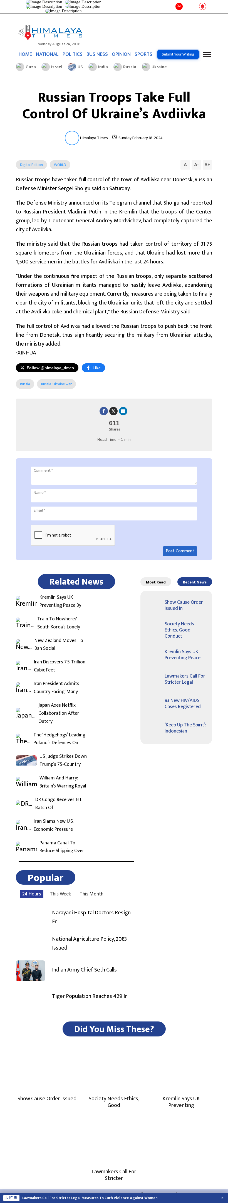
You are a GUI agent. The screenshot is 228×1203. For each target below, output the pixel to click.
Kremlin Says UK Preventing (181, 1102)
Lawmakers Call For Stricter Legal (185, 679)
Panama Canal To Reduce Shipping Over (61, 847)
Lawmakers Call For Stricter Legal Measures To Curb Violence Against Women (90, 1198)
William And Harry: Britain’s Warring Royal (62, 782)
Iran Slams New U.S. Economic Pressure (53, 825)
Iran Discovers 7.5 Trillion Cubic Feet (59, 666)
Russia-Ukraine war (56, 384)
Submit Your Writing (178, 54)
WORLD (60, 165)
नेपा (179, 6)
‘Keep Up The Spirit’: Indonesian (185, 728)
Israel (56, 67)
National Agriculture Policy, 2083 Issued (89, 943)
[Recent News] (187, 6)
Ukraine (159, 67)
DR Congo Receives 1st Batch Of (58, 804)
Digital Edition (31, 165)
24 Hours (31, 894)
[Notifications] (202, 6)
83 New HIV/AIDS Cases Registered (183, 703)
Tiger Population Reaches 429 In (90, 996)
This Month (91, 894)
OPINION (121, 54)
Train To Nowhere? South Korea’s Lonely (58, 623)
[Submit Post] (194, 6)
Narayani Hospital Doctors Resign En (91, 917)
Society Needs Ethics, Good (114, 1102)
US (80, 67)
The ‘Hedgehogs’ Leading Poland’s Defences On (59, 739)
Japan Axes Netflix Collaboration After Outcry (58, 713)
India (103, 67)
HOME (25, 54)
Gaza (31, 67)
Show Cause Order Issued (47, 1098)
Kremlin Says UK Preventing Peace (182, 655)
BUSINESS (97, 54)
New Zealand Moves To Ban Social (58, 645)
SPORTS (143, 54)
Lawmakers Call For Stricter (113, 1175)
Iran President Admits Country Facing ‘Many (56, 688)
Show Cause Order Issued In (184, 605)
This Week (60, 894)
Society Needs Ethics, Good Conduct (179, 630)
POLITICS (73, 54)
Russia (129, 67)
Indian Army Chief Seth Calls (84, 970)
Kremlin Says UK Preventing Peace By (60, 601)
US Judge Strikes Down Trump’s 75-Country (63, 760)
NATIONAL (47, 54)
